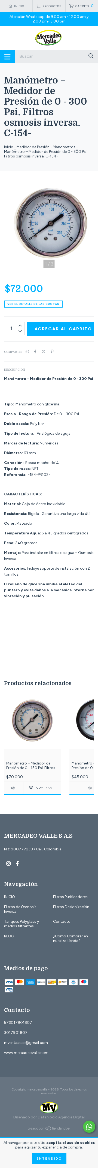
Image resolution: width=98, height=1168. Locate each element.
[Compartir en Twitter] (43, 351)
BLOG (9, 936)
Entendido (49, 1158)
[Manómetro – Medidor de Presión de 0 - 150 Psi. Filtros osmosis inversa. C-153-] (13, 788)
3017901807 (15, 1032)
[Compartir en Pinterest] (52, 351)
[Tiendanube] (49, 1129)
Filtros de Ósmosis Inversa (20, 909)
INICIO (9, 897)
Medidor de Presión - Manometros (46, 147)
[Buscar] (91, 56)
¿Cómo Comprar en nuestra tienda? (70, 938)
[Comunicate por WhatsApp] (89, 1127)
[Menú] (7, 56)
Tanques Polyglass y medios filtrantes (21, 923)
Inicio (8, 147)
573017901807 (18, 1022)
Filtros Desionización (71, 907)
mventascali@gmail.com (26, 1042)
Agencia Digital (71, 1117)
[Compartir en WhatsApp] (27, 351)
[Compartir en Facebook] (35, 351)
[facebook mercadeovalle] (17, 863)
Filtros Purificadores (70, 897)
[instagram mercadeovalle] (8, 863)
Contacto (62, 921)
